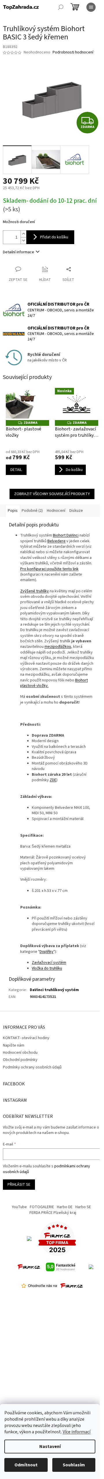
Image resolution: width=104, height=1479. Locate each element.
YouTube (19, 1207)
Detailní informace (18, 252)
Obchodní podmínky (20, 1060)
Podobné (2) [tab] (32, 511)
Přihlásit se (19, 1184)
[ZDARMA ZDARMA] (27, 404)
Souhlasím (74, 1465)
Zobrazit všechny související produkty (52, 494)
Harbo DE (65, 1207)
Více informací (76, 1432)
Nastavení (50, 1446)
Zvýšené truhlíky (34, 591)
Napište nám (13, 1045)
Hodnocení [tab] (56, 511)
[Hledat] (60, 7)
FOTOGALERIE (42, 1207)
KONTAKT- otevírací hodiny (26, 1038)
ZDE (53, 780)
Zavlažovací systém (49, 962)
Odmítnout (26, 1465)
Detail (16, 470)
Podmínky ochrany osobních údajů (32, 1067)
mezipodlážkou (57, 647)
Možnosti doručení (19, 222)
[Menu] (91, 7)
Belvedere (56, 541)
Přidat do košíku (54, 237)
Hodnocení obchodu (20, 1052)
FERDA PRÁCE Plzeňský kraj (52, 1213)
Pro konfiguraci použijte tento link (49, 569)
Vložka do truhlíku (47, 968)
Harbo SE (83, 1207)
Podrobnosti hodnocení (73, 52)
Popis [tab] (13, 511)
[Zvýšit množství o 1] (23, 234)
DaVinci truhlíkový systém (54, 990)
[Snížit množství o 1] (23, 240)
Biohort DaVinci (66, 535)
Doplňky (46, 952)
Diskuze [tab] (76, 511)
